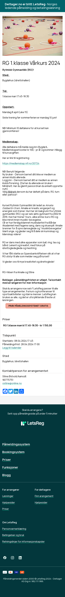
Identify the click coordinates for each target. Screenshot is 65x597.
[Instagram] (12, 558)
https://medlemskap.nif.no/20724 (20, 163)
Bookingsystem (13, 452)
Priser (6, 460)
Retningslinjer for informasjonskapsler (23, 541)
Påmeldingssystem (16, 444)
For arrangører (10, 489)
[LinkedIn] (20, 558)
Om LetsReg (9, 522)
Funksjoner (10, 467)
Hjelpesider (8, 502)
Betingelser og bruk (13, 535)
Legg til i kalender (11, 347)
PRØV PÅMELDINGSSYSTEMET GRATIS (28, 305)
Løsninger (7, 496)
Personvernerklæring (14, 528)
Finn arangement (44, 496)
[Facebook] (4, 558)
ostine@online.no (12, 383)
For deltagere (43, 489)
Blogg (6, 475)
